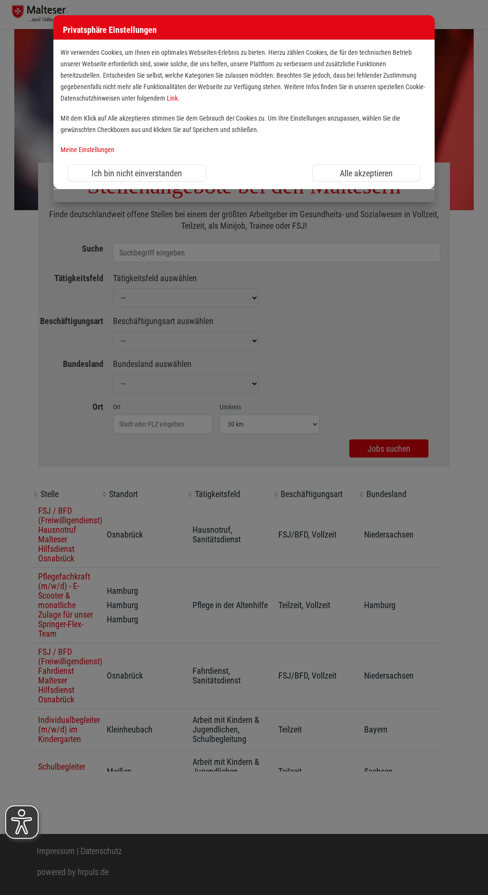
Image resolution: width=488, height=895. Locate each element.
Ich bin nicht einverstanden (137, 173)
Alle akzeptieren (366, 173)
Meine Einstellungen (87, 150)
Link (172, 98)
